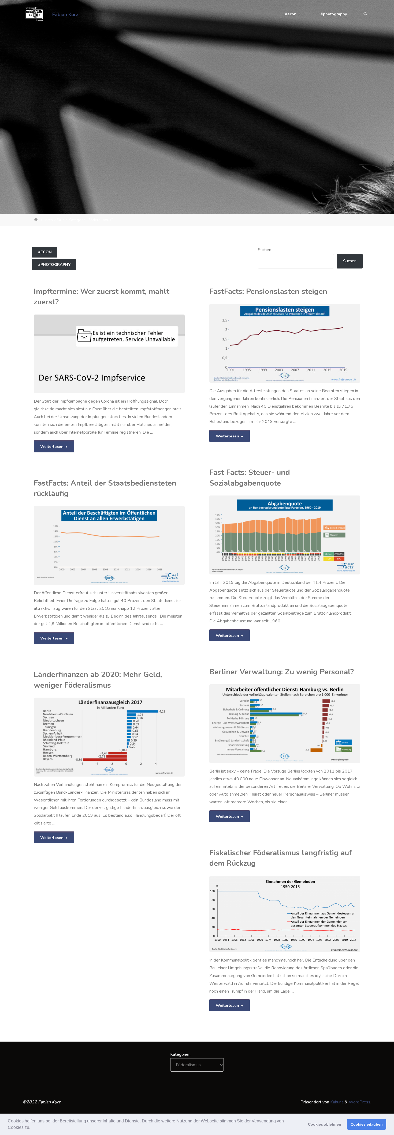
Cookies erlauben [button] (367, 1124)
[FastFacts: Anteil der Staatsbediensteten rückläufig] (135, 545)
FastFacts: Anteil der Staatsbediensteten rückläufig (105, 488)
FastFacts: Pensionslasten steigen (268, 291)
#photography (54, 264)
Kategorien (180, 1054)
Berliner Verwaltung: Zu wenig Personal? (281, 672)
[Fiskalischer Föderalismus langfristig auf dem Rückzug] (309, 914)
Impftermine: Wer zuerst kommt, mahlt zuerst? (101, 296)
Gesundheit (35, 324)
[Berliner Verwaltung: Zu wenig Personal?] (311, 723)
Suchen (264, 250)
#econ (45, 252)
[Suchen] (365, 14)
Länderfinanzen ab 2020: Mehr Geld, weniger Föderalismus (98, 679)
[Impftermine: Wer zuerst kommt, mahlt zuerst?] (146, 354)
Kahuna (336, 1102)
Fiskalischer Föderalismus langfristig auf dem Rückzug (280, 858)
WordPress (359, 1102)
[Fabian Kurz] (34, 14)
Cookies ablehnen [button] (324, 1124)
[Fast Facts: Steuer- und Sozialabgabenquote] (322, 534)
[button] (32, 1128)
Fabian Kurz (65, 14)
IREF (225, 314)
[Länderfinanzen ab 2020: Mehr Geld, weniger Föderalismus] (135, 737)
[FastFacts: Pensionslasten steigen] (322, 343)
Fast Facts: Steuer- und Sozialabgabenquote (249, 477)
